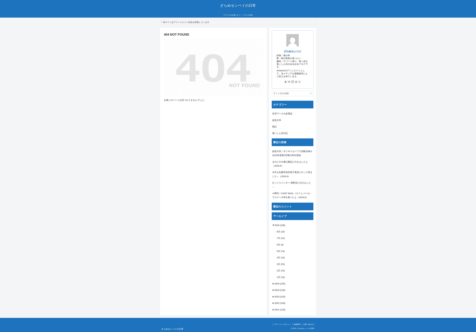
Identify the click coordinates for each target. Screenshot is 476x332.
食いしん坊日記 (280, 133)
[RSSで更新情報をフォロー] (299, 81)
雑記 (274, 126)
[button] (311, 93)
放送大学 (276, 120)
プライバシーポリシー (282, 324)
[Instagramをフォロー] (292, 81)
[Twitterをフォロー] (289, 81)
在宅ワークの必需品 (282, 113)
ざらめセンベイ (292, 51)
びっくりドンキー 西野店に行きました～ (291, 185)
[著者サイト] (285, 81)
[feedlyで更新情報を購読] (296, 81)
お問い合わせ (308, 324)
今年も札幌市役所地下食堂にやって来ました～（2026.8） (292, 174)
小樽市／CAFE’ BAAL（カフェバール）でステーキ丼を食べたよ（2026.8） (292, 195)
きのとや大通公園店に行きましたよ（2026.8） (290, 164)
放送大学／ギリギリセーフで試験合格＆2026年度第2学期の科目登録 (292, 153)
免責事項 (297, 324)
